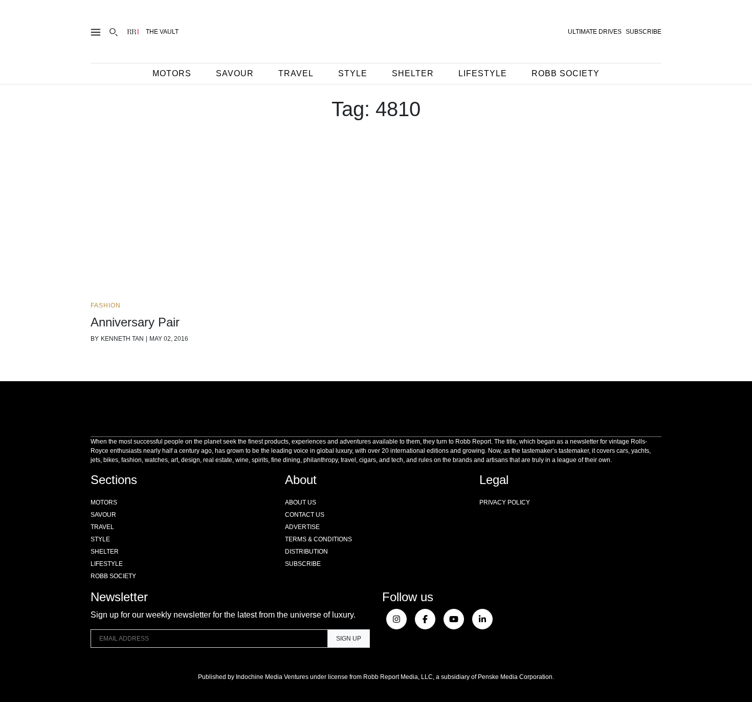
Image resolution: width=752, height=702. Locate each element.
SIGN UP (348, 638)
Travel (296, 73)
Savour (235, 73)
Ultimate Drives (595, 31)
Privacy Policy (504, 502)
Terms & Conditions (318, 539)
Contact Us (304, 514)
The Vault (162, 31)
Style (352, 73)
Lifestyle (482, 73)
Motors (171, 73)
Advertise (302, 527)
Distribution (306, 551)
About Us (300, 502)
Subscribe (303, 563)
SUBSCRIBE (643, 31)
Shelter (413, 73)
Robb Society (566, 73)
